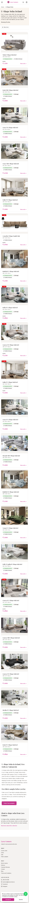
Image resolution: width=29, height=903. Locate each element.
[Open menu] (2, 2)
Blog (2, 871)
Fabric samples (4, 856)
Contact (3, 869)
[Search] (23, 2)
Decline (21, 899)
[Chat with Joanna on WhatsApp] (26, 894)
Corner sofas (4, 850)
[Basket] (26, 2)
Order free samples (9, 803)
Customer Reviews (5, 867)
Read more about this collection (9, 825)
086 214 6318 (6, 879)
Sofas (2, 852)
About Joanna (4, 863)
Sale (2, 854)
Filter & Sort (6, 27)
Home (2, 7)
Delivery (3, 865)
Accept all (8, 899)
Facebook (5, 884)
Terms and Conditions (6, 873)
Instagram (5, 886)
